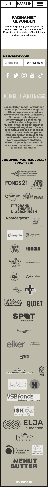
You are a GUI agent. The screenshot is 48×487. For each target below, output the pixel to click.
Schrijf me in (34, 62)
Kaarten (24, 3)
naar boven (24, 481)
